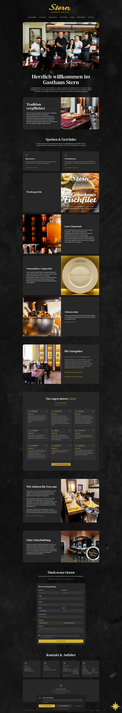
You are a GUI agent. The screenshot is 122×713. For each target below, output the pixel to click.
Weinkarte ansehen (71, 322)
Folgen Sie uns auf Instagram (36, 515)
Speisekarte (53, 17)
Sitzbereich (41, 620)
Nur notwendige (64, 706)
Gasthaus (42, 17)
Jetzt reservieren (61, 641)
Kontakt (91, 17)
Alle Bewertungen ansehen (62, 464)
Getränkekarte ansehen (72, 167)
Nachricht (41, 626)
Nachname (64, 590)
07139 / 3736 (46, 668)
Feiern (72, 17)
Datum (40, 608)
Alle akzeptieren (47, 706)
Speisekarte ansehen (32, 167)
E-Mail (40, 596)
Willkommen (32, 17)
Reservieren (81, 17)
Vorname (41, 590)
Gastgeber (64, 17)
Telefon (40, 602)
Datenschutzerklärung (49, 635)
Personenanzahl (43, 614)
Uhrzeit (64, 608)
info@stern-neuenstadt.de (50, 669)
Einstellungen (78, 706)
